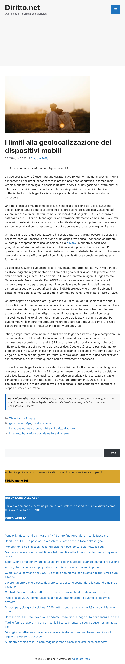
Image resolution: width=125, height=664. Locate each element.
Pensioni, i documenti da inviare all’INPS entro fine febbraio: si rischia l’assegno (56, 535)
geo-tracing (16, 423)
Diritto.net (22, 7)
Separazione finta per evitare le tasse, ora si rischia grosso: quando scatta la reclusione (62, 561)
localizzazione (42, 423)
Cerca (112, 453)
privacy (71, 243)
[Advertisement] (62, 43)
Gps (28, 423)
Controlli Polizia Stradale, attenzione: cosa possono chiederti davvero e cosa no (57, 592)
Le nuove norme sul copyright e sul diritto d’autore (42, 428)
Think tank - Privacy (22, 418)
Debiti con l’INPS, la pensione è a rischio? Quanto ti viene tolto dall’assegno (54, 541)
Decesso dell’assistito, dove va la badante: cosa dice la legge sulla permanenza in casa (62, 617)
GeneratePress (81, 658)
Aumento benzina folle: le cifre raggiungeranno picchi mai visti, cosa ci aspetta (56, 642)
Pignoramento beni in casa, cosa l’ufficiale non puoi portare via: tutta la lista (54, 546)
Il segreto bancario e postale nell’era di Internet (39, 433)
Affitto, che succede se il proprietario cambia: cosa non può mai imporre (52, 567)
